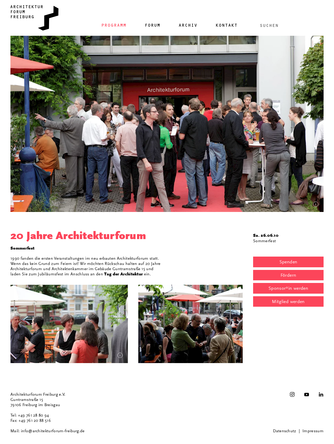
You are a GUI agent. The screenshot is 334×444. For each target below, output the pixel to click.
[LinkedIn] (321, 394)
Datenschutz (284, 431)
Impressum (313, 431)
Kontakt (226, 25)
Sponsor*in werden (288, 288)
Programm (113, 25)
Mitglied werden (288, 301)
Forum (152, 25)
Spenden (288, 261)
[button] (69, 324)
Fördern (288, 275)
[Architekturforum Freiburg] (34, 18)
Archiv (187, 25)
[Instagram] (292, 394)
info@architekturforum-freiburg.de (53, 431)
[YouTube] (306, 394)
